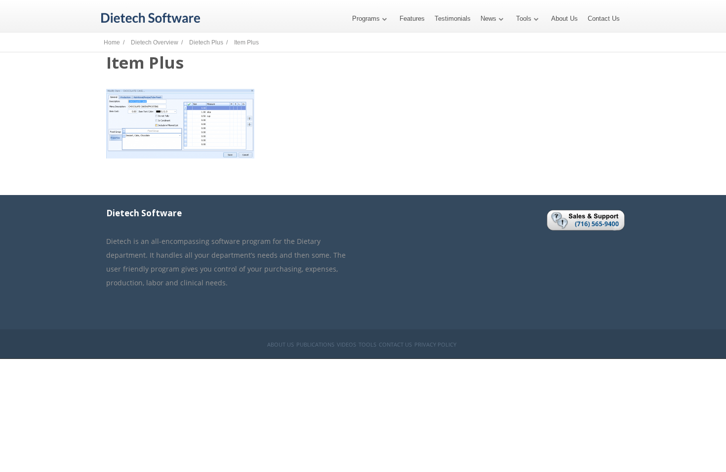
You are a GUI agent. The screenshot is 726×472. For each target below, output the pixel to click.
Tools (523, 18)
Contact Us (604, 18)
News (488, 18)
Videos (346, 344)
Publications (315, 344)
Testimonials (453, 18)
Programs (366, 18)
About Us (564, 18)
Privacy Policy (435, 344)
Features (412, 18)
